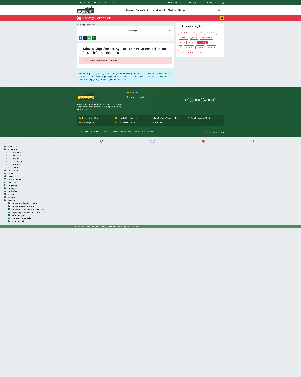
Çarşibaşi (183, 38)
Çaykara (194, 38)
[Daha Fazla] (94, 38)
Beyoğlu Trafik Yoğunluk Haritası (167, 118)
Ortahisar (189, 47)
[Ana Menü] (223, 10)
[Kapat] (299, 226)
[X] (192, 100)
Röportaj (12, 185)
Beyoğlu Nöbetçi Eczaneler (92, 118)
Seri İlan (12, 182)
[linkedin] (253, 141)
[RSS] (213, 100)
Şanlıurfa (140, 10)
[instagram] (152, 141)
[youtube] (203, 141)
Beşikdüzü (211, 33)
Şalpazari (211, 47)
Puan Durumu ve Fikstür (200, 118)
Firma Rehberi (15, 179)
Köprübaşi (202, 42)
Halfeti (143, 131)
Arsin (201, 33)
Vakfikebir (192, 52)
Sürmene (200, 47)
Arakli (193, 33)
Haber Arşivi (159, 122)
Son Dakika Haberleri (126, 122)
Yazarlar (110, 2)
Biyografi (12, 188)
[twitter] (102, 141)
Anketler (12, 191)
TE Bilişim (220, 132)
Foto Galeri (85, 2)
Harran (181, 10)
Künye (11, 194)
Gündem (130, 10)
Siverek (150, 10)
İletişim (12, 197)
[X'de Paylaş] (85, 38)
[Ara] (219, 10)
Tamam (135, 226)
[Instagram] (200, 100)
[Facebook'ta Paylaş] (80, 38)
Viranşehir (161, 10)
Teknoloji (151, 131)
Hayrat (192, 42)
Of (180, 47)
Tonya (182, 52)
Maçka (212, 42)
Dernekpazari (206, 38)
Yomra (202, 52)
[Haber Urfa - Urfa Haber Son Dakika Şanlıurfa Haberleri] (85, 9)
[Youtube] (209, 100)
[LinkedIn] (205, 100)
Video (98, 2)
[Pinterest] (196, 100)
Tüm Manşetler (87, 122)
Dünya (136, 131)
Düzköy (183, 42)
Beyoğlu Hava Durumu (127, 118)
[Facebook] (187, 100)
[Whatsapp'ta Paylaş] (89, 38)
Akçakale (172, 10)
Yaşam (130, 131)
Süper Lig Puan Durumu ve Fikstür (29, 212)
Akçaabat (183, 33)
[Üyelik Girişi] (222, 2)
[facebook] (52, 141)
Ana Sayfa (12, 146)
